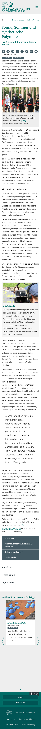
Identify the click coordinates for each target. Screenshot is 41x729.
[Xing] (26, 51)
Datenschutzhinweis (27, 719)
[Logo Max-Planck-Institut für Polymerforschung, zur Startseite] (16, 7)
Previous (3, 641)
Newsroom (9, 539)
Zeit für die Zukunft (17, 622)
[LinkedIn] (8, 51)
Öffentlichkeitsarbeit (14, 552)
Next (38, 641)
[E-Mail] (31, 51)
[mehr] (23, 121)
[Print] (36, 51)
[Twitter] (17, 51)
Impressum (10, 719)
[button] (37, 110)
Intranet (20, 697)
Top (36, 694)
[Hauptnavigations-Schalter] (37, 7)
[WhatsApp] (22, 51)
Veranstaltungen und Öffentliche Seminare (19, 545)
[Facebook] (3, 51)
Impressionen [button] (8, 582)
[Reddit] (12, 51)
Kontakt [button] (6, 567)
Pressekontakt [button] (9, 575)
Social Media (10, 557)
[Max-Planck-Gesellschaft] (10, 712)
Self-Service (20, 703)
